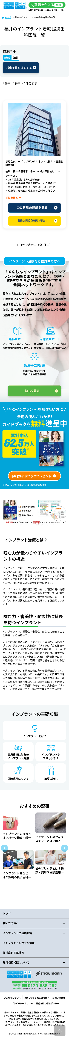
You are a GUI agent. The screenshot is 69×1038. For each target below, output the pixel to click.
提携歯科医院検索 (13, 952)
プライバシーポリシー (22, 1003)
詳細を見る (11, 197)
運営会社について (12, 997)
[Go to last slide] (4, 848)
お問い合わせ (58, 997)
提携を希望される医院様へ (36, 997)
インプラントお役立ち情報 (19, 943)
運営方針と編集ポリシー (47, 1003)
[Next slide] (64, 848)
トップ (8, 17)
